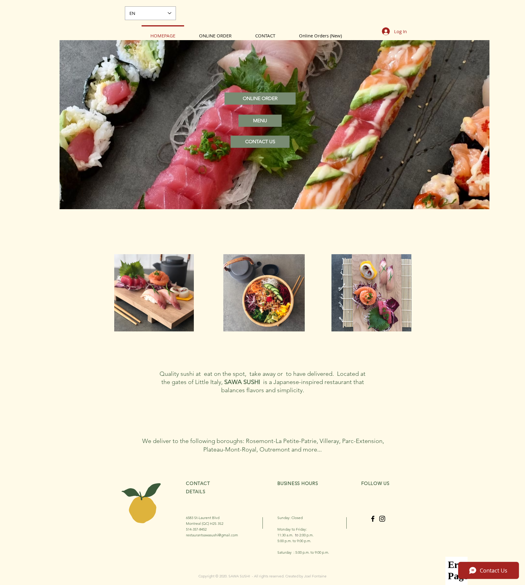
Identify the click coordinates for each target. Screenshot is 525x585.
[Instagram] (382, 519)
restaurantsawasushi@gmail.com (212, 535)
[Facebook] (373, 519)
